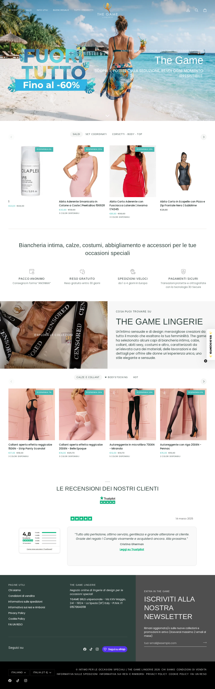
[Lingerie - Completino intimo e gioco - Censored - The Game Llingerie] (54, 335)
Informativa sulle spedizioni (25, 601)
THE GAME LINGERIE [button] (83, 585)
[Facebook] (84, 649)
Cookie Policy (16, 619)
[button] (14, 10)
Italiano (17, 672)
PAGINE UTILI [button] (16, 585)
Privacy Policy (16, 613)
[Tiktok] (91, 649)
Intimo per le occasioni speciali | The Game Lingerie (116, 669)
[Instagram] (97, 649)
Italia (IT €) (40, 672)
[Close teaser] (205, 361)
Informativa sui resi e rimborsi (26, 607)
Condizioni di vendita (21, 596)
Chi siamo (14, 590)
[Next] (204, 137)
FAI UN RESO (15, 624)
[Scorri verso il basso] (107, 116)
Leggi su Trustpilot (132, 549)
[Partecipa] (204, 642)
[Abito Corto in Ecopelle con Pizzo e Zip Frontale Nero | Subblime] (183, 171)
